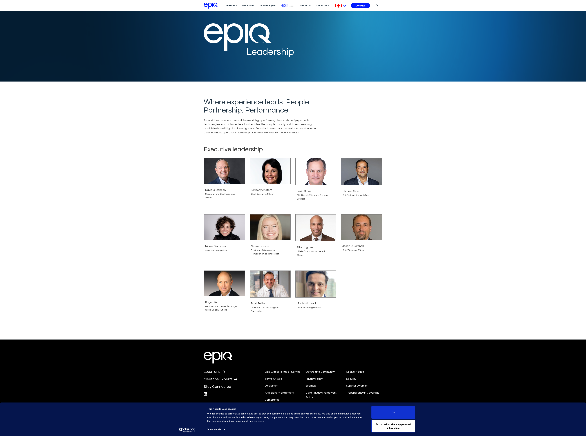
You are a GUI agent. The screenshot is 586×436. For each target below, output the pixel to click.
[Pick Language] (340, 5)
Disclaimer (271, 385)
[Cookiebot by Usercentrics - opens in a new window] (187, 430)
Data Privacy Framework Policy (321, 395)
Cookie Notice (355, 371)
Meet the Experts (218, 379)
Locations (212, 372)
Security (351, 378)
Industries (248, 5)
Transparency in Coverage (362, 392)
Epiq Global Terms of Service (282, 371)
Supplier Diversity (356, 385)
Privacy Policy (314, 378)
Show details (214, 429)
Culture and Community (320, 371)
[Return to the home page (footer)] (211, 6)
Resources (322, 5)
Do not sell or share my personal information (393, 426)
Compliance (272, 399)
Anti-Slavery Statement (279, 392)
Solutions (231, 5)
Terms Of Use (273, 378)
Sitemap (311, 385)
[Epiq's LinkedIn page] (205, 394)
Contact (360, 5)
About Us (305, 5)
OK (393, 412)
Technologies (267, 5)
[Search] (377, 5)
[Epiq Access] (287, 5)
